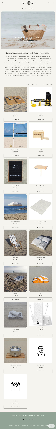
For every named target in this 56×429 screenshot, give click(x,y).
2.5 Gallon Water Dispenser (15, 365)
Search (42, 415)
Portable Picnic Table (40, 185)
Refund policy (25, 425)
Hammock (15, 293)
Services (24, 415)
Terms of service (40, 425)
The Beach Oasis (16, 425)
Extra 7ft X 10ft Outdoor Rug (41, 221)
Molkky (40, 149)
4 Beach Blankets (15, 329)
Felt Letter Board (15, 185)
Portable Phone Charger (41, 327)
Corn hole (15, 114)
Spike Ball (41, 114)
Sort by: (29, 84)
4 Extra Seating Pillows (41, 257)
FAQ (20, 415)
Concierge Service (40, 365)
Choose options (15, 406)
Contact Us (32, 415)
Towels (40, 293)
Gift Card (15, 401)
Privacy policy (32, 425)
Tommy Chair (15, 257)
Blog (37, 415)
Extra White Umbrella (15, 221)
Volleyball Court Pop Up (15, 149)
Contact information (47, 426)
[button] (2, 2)
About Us (14, 415)
